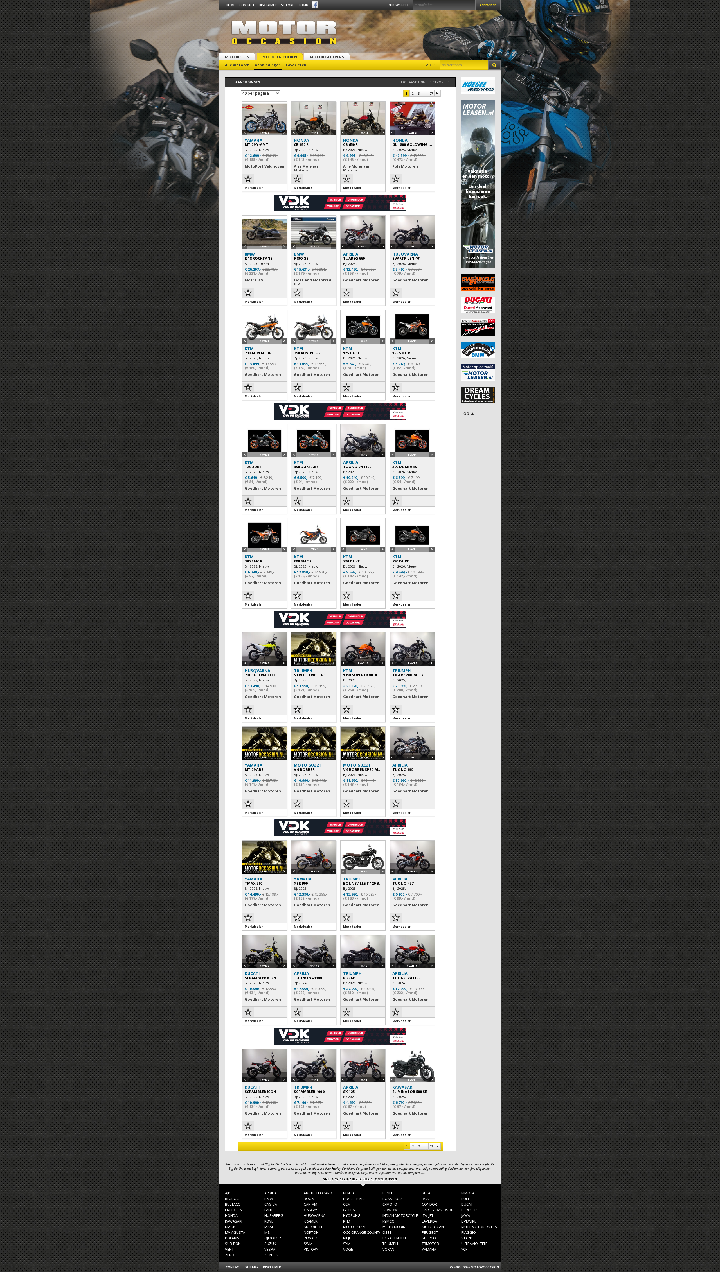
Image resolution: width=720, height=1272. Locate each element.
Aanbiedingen (268, 64)
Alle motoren (237, 64)
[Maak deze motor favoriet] (248, 181)
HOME (230, 5)
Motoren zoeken (279, 56)
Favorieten (296, 64)
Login (303, 5)
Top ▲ (467, 413)
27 (431, 93)
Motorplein (237, 56)
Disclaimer (268, 5)
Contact (247, 5)
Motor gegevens (327, 56)
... (425, 93)
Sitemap (287, 5)
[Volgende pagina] (437, 93)
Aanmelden (488, 5)
